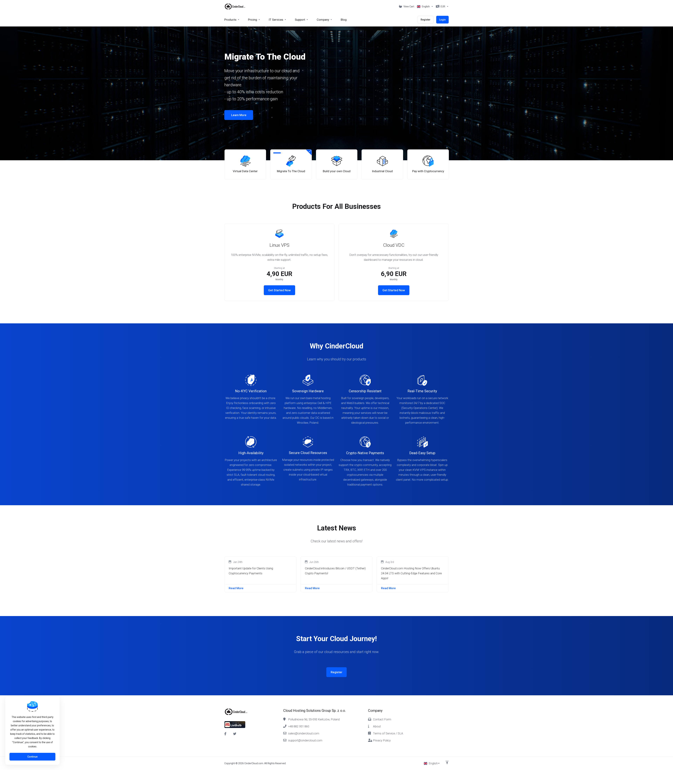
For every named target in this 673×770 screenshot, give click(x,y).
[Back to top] (447, 762)
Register (336, 672)
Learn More (238, 111)
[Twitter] (234, 734)
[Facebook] (226, 734)
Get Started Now (279, 290)
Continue (32, 756)
